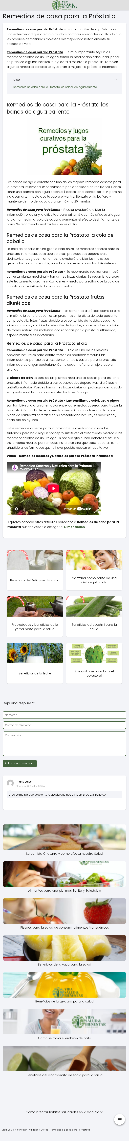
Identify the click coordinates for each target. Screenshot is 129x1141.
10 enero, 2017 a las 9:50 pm (31, 786)
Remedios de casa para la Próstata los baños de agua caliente (55, 87)
